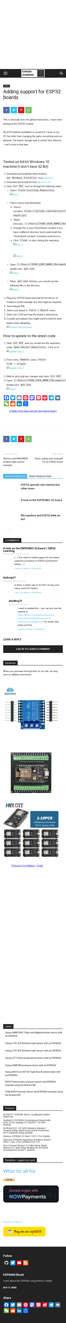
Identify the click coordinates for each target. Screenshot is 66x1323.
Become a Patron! (12, 1221)
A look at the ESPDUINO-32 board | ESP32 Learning (29, 549)
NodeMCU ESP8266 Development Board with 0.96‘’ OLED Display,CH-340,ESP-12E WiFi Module (27, 1122)
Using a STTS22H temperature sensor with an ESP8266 (33, 1058)
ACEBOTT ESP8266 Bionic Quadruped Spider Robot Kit (26, 1115)
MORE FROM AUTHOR (40, 476)
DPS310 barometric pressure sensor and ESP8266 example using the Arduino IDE (30, 1083)
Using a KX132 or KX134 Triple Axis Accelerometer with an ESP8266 (33, 1073)
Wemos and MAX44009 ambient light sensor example (15, 462)
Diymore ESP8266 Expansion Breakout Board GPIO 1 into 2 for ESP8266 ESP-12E (26, 1140)
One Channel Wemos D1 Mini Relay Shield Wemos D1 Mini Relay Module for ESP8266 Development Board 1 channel (25, 1147)
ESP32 (6, 86)
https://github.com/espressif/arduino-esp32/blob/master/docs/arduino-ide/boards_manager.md (36, 618)
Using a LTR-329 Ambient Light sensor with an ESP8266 (33, 1043)
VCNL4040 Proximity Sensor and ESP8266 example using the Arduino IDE (34, 1093)
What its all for (19, 1171)
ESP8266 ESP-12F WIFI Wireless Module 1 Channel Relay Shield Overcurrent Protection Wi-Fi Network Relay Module (26, 1130)
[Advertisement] (33, 34)
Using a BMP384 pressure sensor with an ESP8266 (30, 1065)
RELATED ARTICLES (15, 476)
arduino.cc (49, 178)
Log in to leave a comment (27, 568)
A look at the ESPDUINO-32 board (41, 500)
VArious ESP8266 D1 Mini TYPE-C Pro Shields (26, 1136)
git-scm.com (44, 182)
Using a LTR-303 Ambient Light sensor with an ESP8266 (33, 1050)
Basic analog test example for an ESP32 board (49, 460)
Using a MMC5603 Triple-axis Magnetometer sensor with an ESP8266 (33, 1034)
